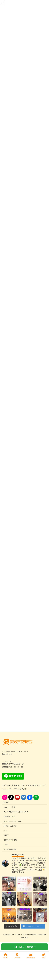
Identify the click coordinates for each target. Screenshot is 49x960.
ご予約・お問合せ (10, 826)
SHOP (6, 835)
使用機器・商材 (9, 817)
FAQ (5, 831)
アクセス (17, 957)
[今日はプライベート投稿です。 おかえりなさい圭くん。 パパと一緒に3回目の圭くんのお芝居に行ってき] (40, 915)
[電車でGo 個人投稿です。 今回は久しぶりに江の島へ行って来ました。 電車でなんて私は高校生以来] (9, 884)
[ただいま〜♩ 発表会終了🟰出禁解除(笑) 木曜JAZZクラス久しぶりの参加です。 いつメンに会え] (9, 915)
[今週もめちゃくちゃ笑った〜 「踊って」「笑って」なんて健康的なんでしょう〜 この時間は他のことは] (40, 884)
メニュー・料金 (9, 807)
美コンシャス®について (12, 821)
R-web (25, 937)
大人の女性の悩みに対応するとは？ (17, 812)
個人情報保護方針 (10, 849)
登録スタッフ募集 (10, 840)
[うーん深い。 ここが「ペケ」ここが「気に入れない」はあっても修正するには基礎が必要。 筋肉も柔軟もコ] (40, 899)
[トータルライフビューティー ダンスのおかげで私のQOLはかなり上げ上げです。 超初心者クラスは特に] (24, 915)
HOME (6, 802)
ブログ (6, 845)
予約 (43, 957)
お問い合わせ (31, 957)
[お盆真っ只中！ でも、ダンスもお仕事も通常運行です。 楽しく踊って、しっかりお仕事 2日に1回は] (9, 899)
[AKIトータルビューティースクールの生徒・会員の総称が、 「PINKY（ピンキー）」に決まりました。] (24, 884)
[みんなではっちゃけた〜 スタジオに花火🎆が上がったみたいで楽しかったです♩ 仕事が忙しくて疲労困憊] (24, 899)
